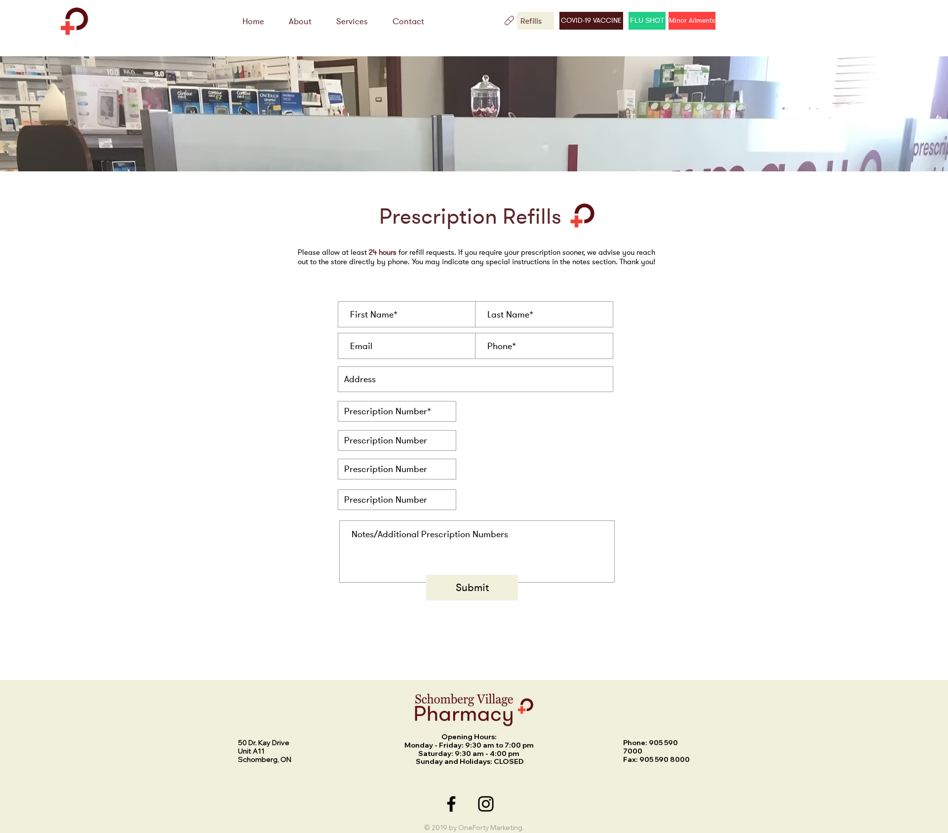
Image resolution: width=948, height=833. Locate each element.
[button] (352, 21)
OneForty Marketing (490, 828)
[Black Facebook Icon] (451, 803)
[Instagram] (485, 803)
